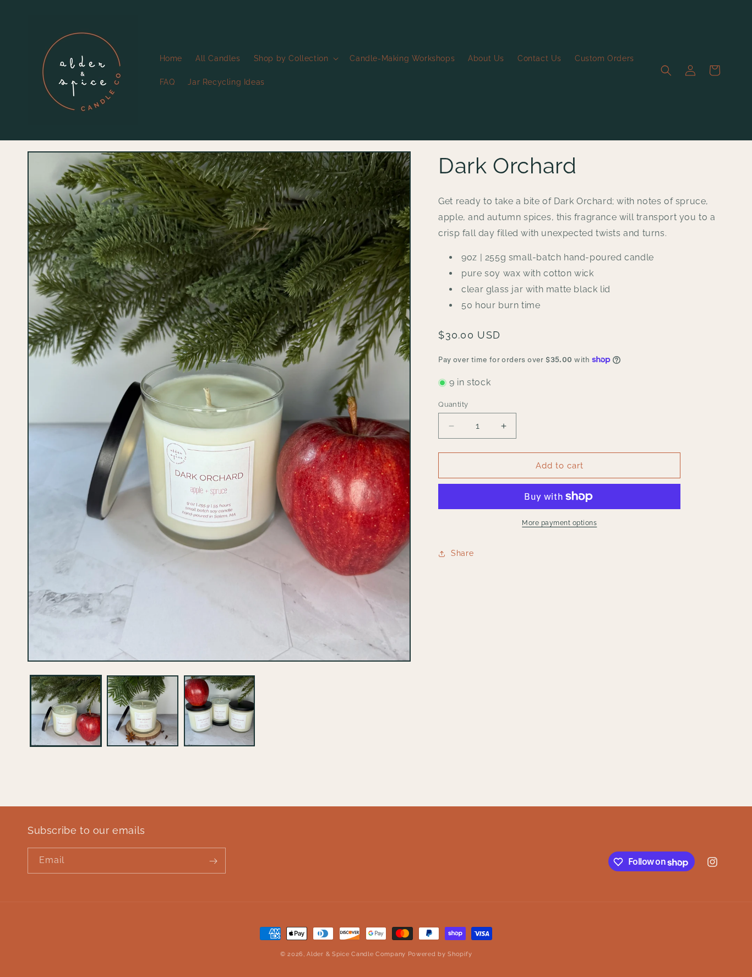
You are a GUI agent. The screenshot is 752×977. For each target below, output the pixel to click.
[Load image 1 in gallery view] (65, 710)
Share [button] (462, 553)
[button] (295, 58)
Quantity (453, 404)
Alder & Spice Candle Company (356, 954)
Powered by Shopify (440, 954)
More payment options (559, 523)
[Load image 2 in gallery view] (142, 710)
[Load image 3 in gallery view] (219, 710)
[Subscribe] (213, 861)
